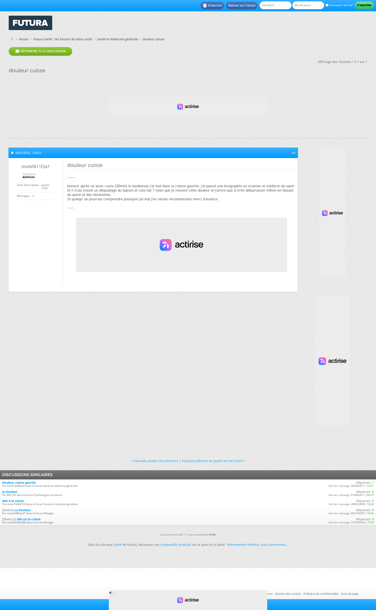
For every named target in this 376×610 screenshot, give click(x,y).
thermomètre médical (243, 545)
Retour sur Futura (241, 5)
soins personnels (273, 545)
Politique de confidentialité (321, 594)
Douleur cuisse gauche (19, 482)
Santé (117, 545)
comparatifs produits (175, 545)
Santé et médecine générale (117, 39)
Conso (268, 594)
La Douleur (22, 510)
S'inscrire (212, 5)
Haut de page (349, 594)
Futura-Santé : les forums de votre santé (62, 39)
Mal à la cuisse (13, 501)
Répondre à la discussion (40, 51)
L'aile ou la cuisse (27, 519)
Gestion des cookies (288, 594)
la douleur (9, 492)
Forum (23, 39)
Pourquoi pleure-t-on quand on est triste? (212, 461)
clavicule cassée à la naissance (156, 461)
